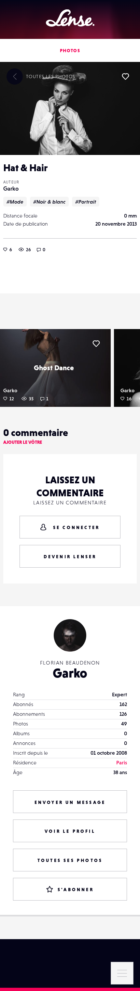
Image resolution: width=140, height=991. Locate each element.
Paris (121, 762)
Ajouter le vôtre (22, 442)
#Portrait (85, 202)
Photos (70, 50)
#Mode (15, 202)
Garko (11, 188)
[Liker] (125, 76)
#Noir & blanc (49, 202)
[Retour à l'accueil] (70, 18)
